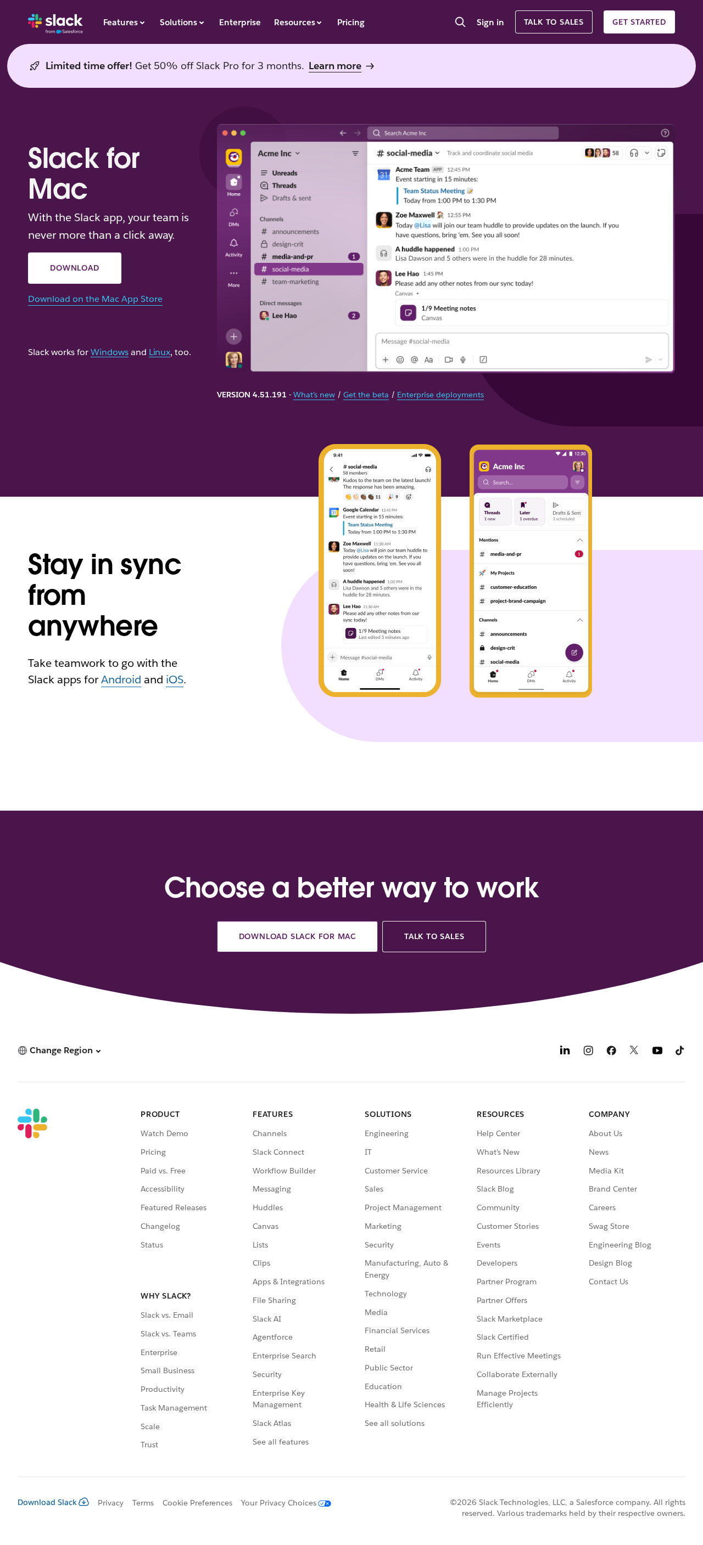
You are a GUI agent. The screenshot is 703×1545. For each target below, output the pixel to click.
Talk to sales (554, 22)
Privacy (111, 1503)
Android (121, 679)
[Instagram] (588, 1052)
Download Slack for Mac (297, 936)
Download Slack (47, 1502)
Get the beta (366, 395)
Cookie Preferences (198, 1503)
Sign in (490, 22)
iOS (174, 679)
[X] (634, 1052)
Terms (143, 1503)
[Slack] (55, 22)
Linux (160, 352)
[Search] (460, 23)
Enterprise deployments (440, 395)
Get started (639, 22)
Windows (110, 352)
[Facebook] (611, 1052)
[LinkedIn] (565, 1052)
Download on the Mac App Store (95, 299)
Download (74, 268)
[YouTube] (657, 1052)
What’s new (314, 395)
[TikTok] (680, 1052)
